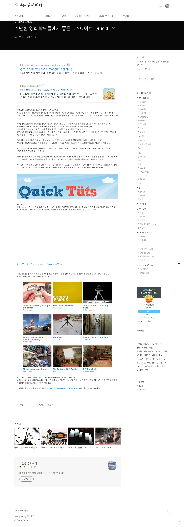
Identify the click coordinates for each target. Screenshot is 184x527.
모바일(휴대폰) (143, 171)
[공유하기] (27, 405)
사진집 (140, 128)
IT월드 (140, 168)
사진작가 (164, 366)
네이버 (154, 355)
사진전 (139, 355)
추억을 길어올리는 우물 (147, 224)
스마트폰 (146, 355)
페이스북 (139, 78)
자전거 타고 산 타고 (145, 264)
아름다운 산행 (143, 272)
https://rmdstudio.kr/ (30, 86)
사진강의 (141, 131)
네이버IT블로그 (82, 16)
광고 (166, 362)
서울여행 (141, 191)
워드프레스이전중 (21, 510)
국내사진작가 (143, 101)
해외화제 (141, 236)
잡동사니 (141, 260)
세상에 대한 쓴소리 (145, 249)
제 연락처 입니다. (143, 68)
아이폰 (154, 358)
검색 (161, 6)
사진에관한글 (143, 116)
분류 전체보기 (143, 92)
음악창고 (141, 220)
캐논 (143, 362)
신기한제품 (142, 240)
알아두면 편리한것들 (146, 256)
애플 (139, 160)
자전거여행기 (143, 269)
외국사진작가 (143, 105)
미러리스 (140, 366)
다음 (160, 355)
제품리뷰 (141, 179)
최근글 (139, 321)
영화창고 (141, 140)
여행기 (139, 187)
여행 (64, 16)
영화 (138, 347)
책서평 (140, 212)
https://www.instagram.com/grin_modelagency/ (42, 65)
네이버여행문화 (106, 16)
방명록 (125, 16)
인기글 (148, 321)
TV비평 (140, 148)
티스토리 (140, 358)
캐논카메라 (159, 343)
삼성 (138, 362)
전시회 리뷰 (142, 175)
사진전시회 (142, 124)
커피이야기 (141, 203)
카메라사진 (19, 16)
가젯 (139, 183)
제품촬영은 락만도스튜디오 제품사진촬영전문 (46, 90)
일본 (151, 343)
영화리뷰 (49, 16)
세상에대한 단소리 (145, 252)
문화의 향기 (141, 208)
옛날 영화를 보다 (144, 144)
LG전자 (157, 366)
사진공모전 (142, 120)
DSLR (145, 343)
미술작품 (141, 216)
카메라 (141, 113)
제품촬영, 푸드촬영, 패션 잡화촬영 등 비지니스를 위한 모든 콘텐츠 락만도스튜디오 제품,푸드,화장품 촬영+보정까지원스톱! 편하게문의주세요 (58, 96)
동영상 (140, 199)
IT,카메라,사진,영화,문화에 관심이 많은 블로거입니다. (42, 473)
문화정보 (141, 227)
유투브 (152, 78)
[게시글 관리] (31, 405)
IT (35, 16)
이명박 (158, 351)
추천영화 (148, 366)
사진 (148, 362)
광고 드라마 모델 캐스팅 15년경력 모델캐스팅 (46, 69)
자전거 (165, 351)
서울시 (147, 358)
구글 (139, 164)
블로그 (154, 362)
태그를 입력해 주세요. (145, 351)
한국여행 (141, 195)
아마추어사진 (143, 109)
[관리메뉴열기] (179, 522)
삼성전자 (140, 370)
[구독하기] (179, 263)
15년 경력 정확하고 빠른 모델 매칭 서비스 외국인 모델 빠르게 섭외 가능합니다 (61, 73)
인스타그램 (145, 78)
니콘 (160, 362)
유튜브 (139, 343)
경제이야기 (142, 156)
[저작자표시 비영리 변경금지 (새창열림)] (50, 405)
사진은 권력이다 (28, 6)
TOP (167, 511)
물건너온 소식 (142, 232)
